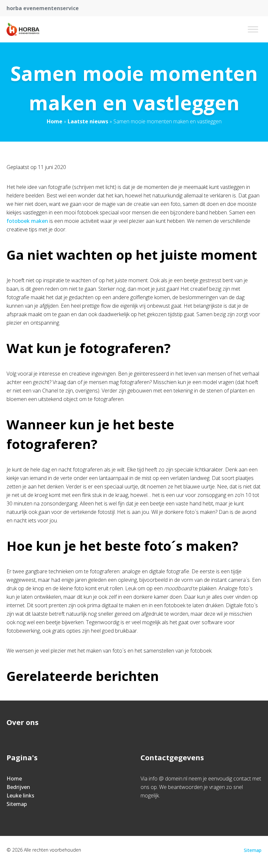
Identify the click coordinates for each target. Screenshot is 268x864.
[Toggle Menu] (253, 29)
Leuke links (20, 795)
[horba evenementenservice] (23, 29)
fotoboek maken (28, 220)
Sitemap (17, 804)
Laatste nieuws (88, 121)
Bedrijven (18, 787)
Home (54, 121)
